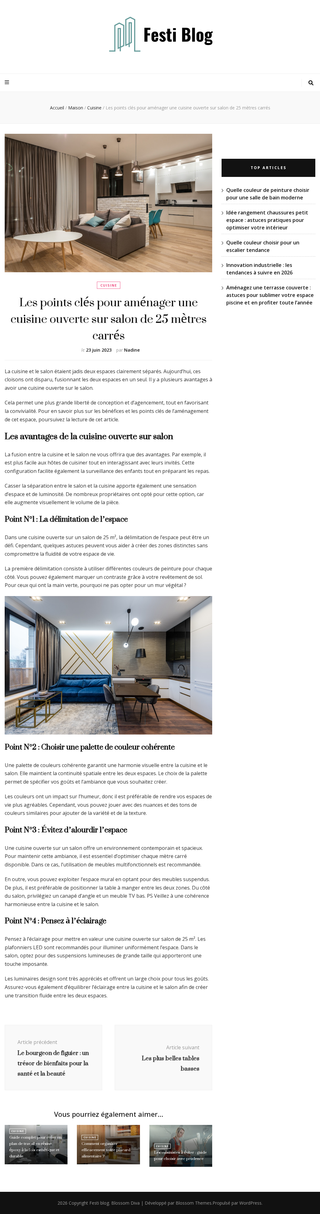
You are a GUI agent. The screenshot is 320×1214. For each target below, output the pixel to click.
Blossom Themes (194, 1203)
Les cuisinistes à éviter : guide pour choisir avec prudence (180, 1155)
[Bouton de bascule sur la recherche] (310, 83)
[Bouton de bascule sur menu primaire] (8, 82)
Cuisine (108, 285)
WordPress (250, 1203)
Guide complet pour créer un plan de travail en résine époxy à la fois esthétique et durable (35, 1146)
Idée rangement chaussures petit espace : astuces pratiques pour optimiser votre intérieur (267, 220)
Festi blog (99, 1203)
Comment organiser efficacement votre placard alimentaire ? (106, 1149)
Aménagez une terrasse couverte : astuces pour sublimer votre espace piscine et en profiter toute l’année (270, 295)
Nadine (132, 350)
